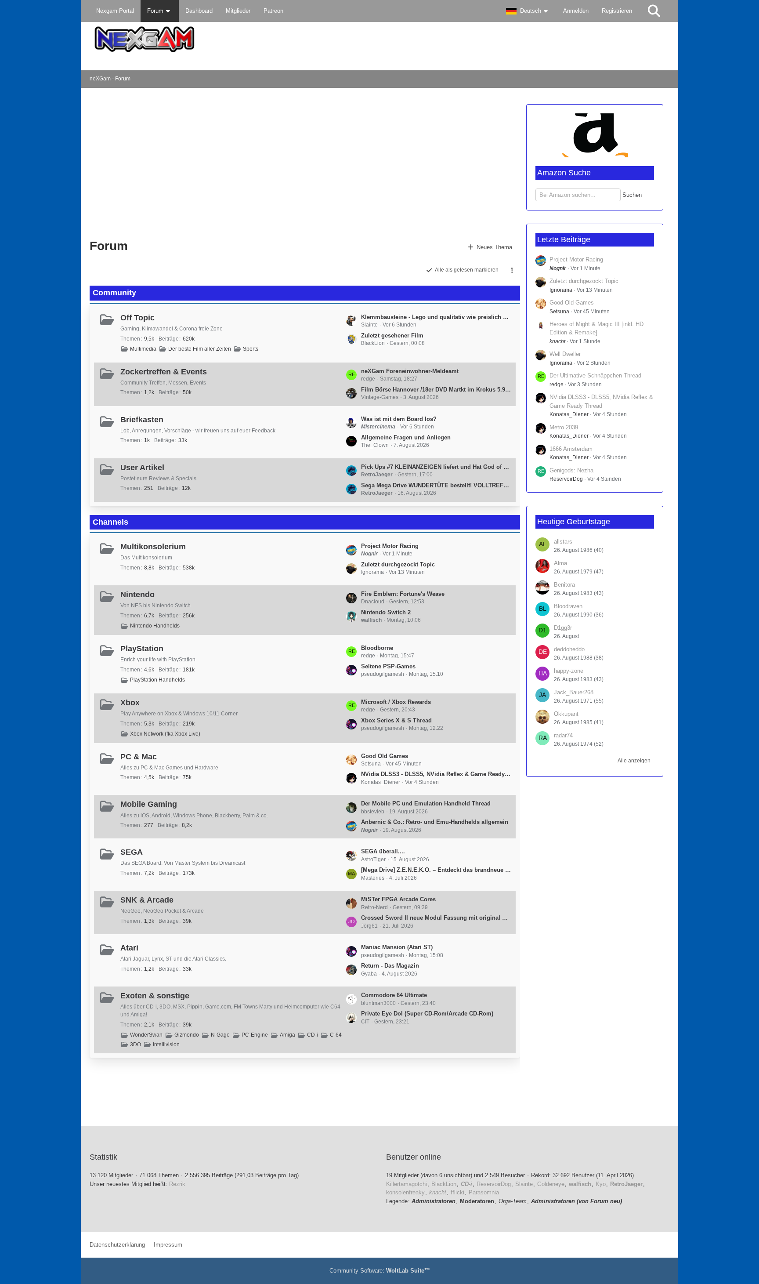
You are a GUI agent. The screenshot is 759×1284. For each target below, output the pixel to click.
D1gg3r (563, 627)
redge (556, 384)
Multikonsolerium (153, 546)
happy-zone (568, 670)
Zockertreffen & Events (163, 371)
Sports (250, 349)
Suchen (632, 195)
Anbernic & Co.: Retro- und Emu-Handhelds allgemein (434, 822)
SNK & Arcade (146, 900)
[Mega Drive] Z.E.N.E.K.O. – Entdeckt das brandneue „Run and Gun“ (436, 870)
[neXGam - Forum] (379, 39)
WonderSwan (146, 1035)
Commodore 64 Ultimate (394, 995)
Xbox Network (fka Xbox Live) (165, 734)
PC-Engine (255, 1035)
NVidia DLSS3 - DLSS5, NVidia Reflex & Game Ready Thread (436, 774)
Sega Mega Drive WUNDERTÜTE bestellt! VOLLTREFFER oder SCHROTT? (436, 485)
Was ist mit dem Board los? (399, 419)
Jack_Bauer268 (573, 692)
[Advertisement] (232, 162)
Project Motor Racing (390, 546)
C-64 (336, 1035)
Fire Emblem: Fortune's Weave (403, 594)
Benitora (564, 584)
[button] (528, 11)
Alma (560, 563)
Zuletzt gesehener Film (392, 335)
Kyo (601, 1184)
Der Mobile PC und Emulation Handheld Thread (426, 803)
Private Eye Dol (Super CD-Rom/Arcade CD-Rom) (427, 1013)
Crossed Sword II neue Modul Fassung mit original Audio (436, 917)
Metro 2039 (563, 427)
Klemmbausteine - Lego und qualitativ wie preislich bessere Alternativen (436, 317)
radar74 (563, 735)
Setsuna (559, 311)
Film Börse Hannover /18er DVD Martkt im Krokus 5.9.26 (436, 389)
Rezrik (177, 1184)
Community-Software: (379, 1270)
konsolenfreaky (405, 1192)
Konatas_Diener (569, 414)
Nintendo (137, 594)
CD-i (312, 1035)
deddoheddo (569, 649)
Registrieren (617, 10)
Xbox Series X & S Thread (396, 720)
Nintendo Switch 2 (386, 612)
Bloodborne (377, 648)
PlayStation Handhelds (157, 680)
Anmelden (576, 10)
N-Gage (220, 1035)
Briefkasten (141, 419)
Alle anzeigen (634, 761)
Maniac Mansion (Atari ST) (397, 947)
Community (114, 292)
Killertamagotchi (406, 1184)
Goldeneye (550, 1184)
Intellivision (166, 1044)
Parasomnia (484, 1192)
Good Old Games (384, 756)
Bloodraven (568, 606)
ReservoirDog (566, 479)
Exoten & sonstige (154, 995)
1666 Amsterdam (571, 449)
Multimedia (143, 349)
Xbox (130, 702)
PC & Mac (138, 756)
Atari (129, 947)
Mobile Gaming (148, 804)
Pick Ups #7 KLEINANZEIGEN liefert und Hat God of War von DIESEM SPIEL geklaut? (436, 467)
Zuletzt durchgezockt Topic (398, 564)
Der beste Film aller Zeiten (199, 349)
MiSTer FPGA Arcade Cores (398, 899)
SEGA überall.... (383, 851)
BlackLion (443, 1184)
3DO (135, 1044)
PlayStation (141, 648)
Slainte (524, 1184)
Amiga (287, 1035)
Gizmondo (186, 1035)
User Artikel (142, 467)
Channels (110, 522)
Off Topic (137, 317)
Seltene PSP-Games (388, 666)
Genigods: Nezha (571, 470)
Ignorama (560, 290)
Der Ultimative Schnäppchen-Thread (595, 375)
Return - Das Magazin (390, 965)
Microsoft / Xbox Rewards (396, 702)
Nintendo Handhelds (155, 626)
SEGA (131, 852)
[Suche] (654, 11)
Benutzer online (413, 1157)
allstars (563, 541)
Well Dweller (565, 354)
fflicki (457, 1192)
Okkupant (566, 714)
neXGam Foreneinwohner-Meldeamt (410, 371)
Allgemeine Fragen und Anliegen (406, 437)
